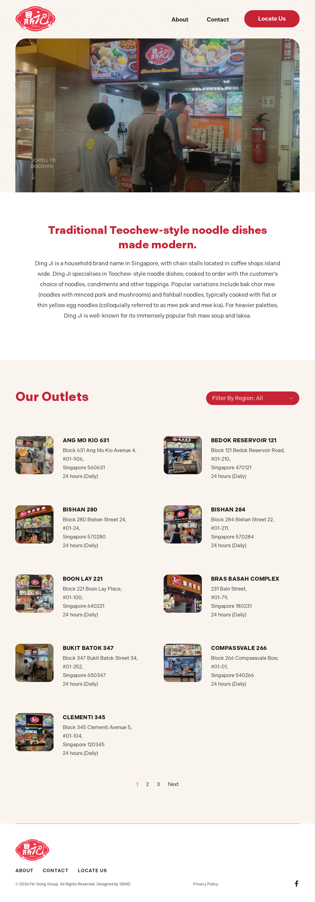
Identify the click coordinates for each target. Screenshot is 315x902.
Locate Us (92, 870)
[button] (272, 18)
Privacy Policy (205, 884)
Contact (218, 19)
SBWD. (125, 884)
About (179, 19)
